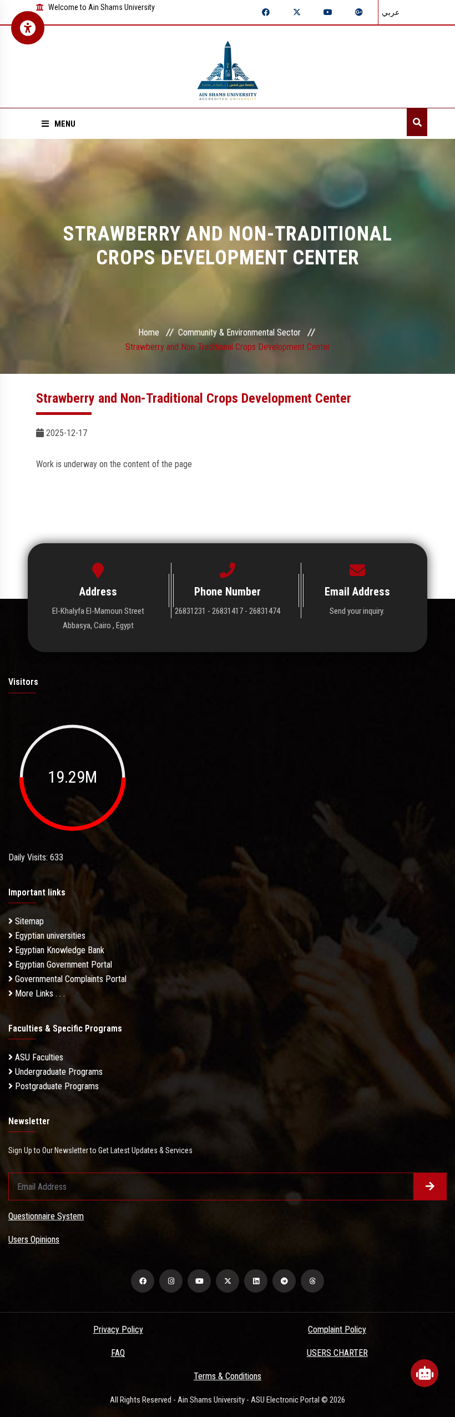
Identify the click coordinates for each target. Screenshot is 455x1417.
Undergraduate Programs (58, 1071)
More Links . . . (39, 993)
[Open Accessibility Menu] (27, 27)
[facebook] (142, 1281)
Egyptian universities (49, 935)
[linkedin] (255, 1281)
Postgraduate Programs (56, 1086)
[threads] (312, 1281)
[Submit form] (430, 1186)
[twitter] (227, 1281)
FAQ (118, 1353)
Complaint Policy (337, 1329)
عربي (391, 12)
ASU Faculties (38, 1057)
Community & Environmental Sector (239, 332)
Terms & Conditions (227, 1376)
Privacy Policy (118, 1329)
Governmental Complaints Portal (70, 979)
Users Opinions (33, 1239)
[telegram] (284, 1281)
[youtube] (199, 1281)
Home (148, 332)
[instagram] (171, 1281)
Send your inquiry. (357, 611)
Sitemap (28, 921)
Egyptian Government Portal (62, 964)
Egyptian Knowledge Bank (58, 950)
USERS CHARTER (337, 1353)
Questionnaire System (46, 1216)
